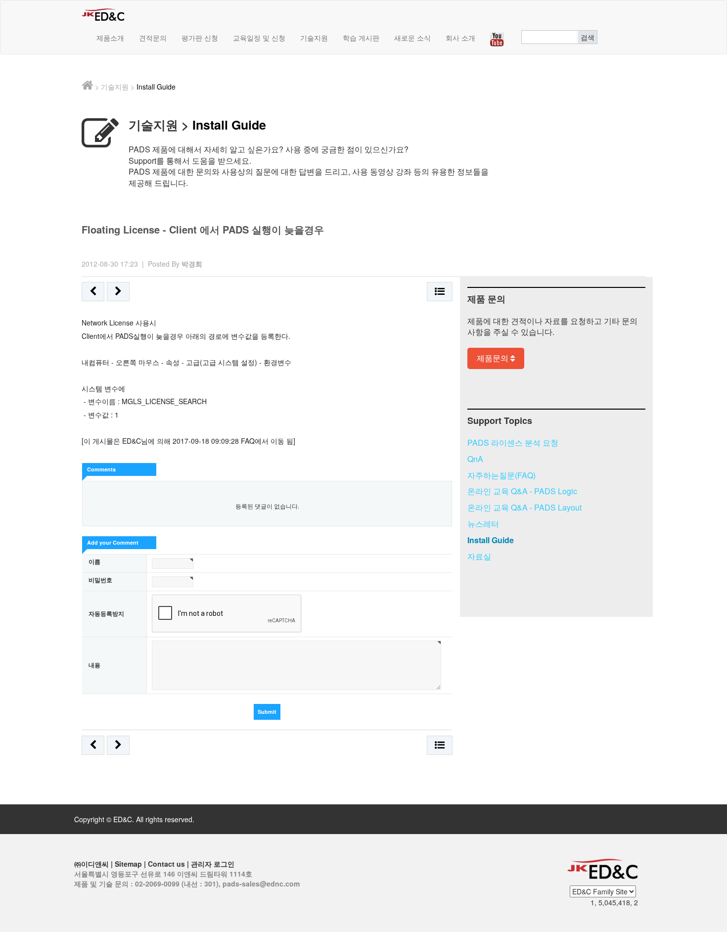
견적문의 (153, 38)
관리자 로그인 (212, 864)
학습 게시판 (361, 38)
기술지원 (314, 38)
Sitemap (128, 864)
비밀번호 (100, 580)
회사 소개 (460, 38)
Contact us (166, 864)
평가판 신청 (200, 38)
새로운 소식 (412, 38)
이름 (94, 562)
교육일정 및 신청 (259, 38)
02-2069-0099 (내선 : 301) (177, 883)
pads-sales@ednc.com (261, 883)
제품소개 (110, 38)
